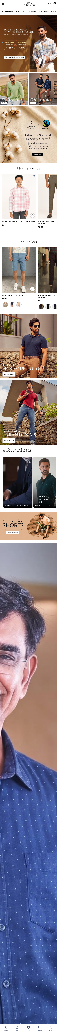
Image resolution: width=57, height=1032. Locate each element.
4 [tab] (33, 67)
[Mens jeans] (28, 412)
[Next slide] (54, 43)
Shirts (17, 11)
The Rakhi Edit (7, 11)
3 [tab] (28, 67)
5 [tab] (37, 67)
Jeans (40, 11)
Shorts (46, 11)
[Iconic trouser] (43, 89)
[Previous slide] (3, 43)
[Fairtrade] (28, 134)
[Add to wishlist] (33, 176)
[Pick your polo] (28, 346)
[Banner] (28, 43)
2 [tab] (24, 67)
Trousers (32, 11)
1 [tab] (19, 67)
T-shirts (24, 11)
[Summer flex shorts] (28, 526)
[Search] (49, 4)
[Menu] (3, 4)
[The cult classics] (14, 89)
